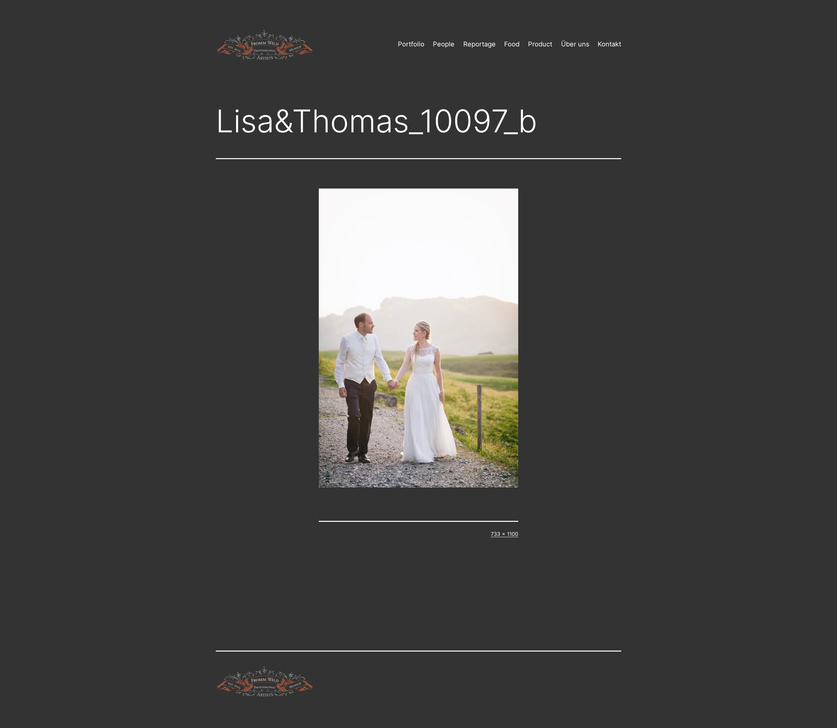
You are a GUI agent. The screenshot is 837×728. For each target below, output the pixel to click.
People (443, 44)
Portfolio (411, 44)
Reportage (479, 44)
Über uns (575, 44)
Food (512, 44)
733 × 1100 (504, 534)
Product (540, 44)
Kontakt (609, 44)
